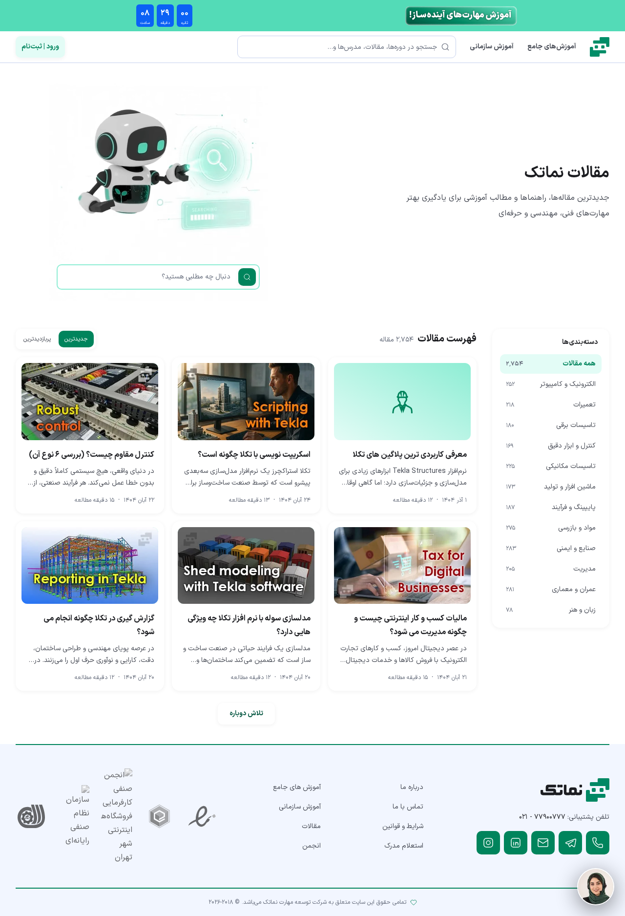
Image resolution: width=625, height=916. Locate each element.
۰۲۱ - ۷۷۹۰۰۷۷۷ (542, 817)
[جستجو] (247, 277)
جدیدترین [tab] (76, 339)
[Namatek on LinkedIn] (515, 842)
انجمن (311, 846)
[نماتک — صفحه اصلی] (599, 47)
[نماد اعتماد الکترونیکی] (202, 816)
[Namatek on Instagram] (488, 842)
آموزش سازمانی (492, 47)
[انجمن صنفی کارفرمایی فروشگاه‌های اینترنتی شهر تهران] (116, 816)
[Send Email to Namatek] (543, 842)
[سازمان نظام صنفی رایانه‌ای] (74, 816)
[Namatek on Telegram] (570, 842)
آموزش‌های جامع (551, 47)
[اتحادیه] (159, 816)
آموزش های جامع (297, 787)
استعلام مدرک (403, 846)
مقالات (311, 826)
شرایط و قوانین (402, 826)
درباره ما (411, 787)
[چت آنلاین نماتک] (595, 886)
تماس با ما (408, 807)
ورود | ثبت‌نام (40, 47)
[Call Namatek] (597, 842)
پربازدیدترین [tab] (37, 339)
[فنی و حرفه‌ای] (31, 816)
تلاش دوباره (246, 713)
